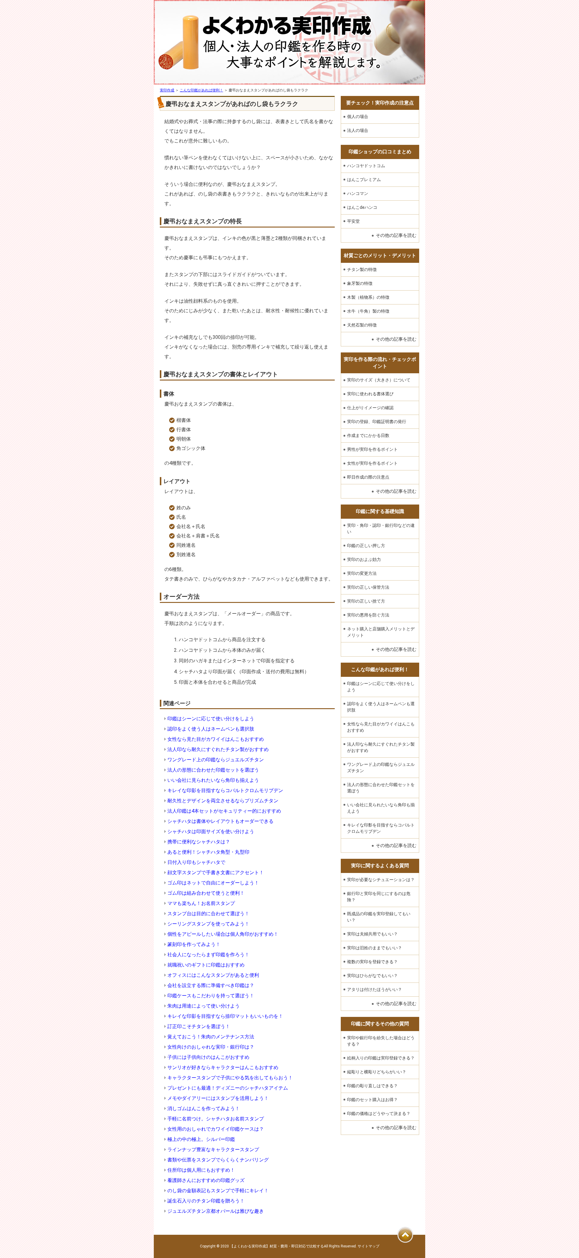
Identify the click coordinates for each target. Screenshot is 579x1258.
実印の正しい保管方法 (368, 587)
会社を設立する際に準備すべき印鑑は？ (210, 985)
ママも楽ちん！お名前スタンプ (201, 903)
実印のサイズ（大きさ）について (378, 379)
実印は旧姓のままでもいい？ (374, 947)
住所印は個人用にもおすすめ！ (201, 1170)
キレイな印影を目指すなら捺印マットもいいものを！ (225, 1016)
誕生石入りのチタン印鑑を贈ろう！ (206, 1201)
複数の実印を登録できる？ (372, 961)
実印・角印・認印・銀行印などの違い (381, 528)
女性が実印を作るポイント (372, 463)
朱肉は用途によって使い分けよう (203, 1006)
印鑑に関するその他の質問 (380, 1024)
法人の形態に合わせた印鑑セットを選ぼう (213, 770)
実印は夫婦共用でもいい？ (372, 934)
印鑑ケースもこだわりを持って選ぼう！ (210, 995)
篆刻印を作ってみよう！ (193, 944)
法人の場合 (357, 130)
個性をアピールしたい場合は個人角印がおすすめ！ (222, 934)
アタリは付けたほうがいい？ (374, 989)
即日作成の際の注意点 (368, 477)
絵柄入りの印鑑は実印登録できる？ (381, 1058)
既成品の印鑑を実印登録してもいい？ (378, 916)
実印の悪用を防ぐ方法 (368, 615)
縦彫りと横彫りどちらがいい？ (376, 1071)
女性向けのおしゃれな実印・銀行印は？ (210, 1047)
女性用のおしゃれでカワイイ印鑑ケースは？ (215, 1129)
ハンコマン (357, 193)
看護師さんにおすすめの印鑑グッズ (206, 1180)
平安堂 (353, 221)
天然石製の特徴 (362, 325)
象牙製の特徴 (359, 283)
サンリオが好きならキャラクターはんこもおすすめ (222, 1067)
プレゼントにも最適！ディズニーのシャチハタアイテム (227, 1088)
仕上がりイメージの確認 (370, 407)
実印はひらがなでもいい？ (372, 975)
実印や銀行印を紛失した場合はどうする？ (381, 1040)
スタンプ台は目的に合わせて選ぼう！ (208, 913)
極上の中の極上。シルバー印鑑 (201, 1139)
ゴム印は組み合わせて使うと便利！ (206, 893)
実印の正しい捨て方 (366, 601)
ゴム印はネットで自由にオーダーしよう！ (213, 883)
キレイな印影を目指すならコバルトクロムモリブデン (225, 790)
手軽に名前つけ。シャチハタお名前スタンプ (215, 1119)
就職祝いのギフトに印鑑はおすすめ (206, 965)
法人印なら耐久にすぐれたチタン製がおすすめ (218, 749)
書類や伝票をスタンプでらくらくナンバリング (218, 1160)
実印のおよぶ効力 (364, 559)
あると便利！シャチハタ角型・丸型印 (208, 852)
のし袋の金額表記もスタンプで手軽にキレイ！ (218, 1190)
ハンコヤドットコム (366, 165)
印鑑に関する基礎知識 (380, 511)
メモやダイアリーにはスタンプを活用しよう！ (218, 1098)
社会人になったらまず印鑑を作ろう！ (208, 954)
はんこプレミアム (364, 179)
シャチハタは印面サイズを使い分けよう (210, 831)
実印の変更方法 (362, 573)
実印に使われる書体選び (370, 393)
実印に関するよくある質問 (380, 865)
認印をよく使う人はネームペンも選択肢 (210, 729)
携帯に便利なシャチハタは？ (198, 842)
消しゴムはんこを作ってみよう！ (203, 1108)
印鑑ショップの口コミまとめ (380, 151)
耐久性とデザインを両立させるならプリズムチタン (222, 801)
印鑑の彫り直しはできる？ (372, 1085)
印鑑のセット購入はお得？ (372, 1099)
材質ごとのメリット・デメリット (380, 255)
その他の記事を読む (396, 235)
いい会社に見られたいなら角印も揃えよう (213, 780)
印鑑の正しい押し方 (366, 545)
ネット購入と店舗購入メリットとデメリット (381, 632)
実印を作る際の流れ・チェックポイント (380, 362)
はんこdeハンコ (362, 207)
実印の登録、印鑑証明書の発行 (376, 421)
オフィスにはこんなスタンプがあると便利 (213, 975)
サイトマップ (368, 1246)
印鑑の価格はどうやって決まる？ (378, 1113)
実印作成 (167, 90)
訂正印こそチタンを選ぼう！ (198, 1026)
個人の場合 (357, 116)
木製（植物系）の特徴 (368, 297)
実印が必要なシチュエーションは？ (381, 879)
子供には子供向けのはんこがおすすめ (208, 1057)
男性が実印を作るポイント (372, 449)
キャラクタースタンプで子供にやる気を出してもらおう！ (230, 1078)
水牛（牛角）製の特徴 (368, 311)
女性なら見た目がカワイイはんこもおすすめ (215, 739)
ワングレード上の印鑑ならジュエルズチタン (215, 760)
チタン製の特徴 (362, 269)
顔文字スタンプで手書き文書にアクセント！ (215, 872)
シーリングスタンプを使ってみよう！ (208, 924)
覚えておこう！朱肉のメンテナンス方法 (210, 1037)
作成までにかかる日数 (368, 435)
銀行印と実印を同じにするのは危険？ (378, 896)
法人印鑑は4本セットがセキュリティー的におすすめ (224, 811)
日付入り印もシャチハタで (196, 862)
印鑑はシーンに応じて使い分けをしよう (210, 718)
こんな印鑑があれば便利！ (201, 90)
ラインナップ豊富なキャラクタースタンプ (213, 1149)
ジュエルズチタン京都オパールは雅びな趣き (215, 1211)
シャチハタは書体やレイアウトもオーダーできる (220, 821)
